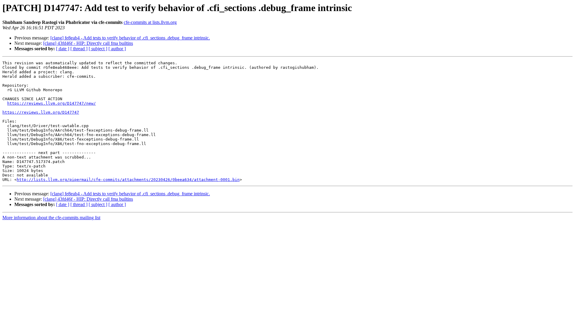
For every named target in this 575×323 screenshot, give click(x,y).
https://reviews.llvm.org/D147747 (40, 112)
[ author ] (117, 48)
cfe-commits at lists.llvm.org (150, 22)
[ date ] (62, 48)
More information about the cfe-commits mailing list (51, 217)
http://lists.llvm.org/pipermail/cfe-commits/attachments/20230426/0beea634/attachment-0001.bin (128, 179)
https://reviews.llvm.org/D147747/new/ (51, 103)
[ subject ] (98, 48)
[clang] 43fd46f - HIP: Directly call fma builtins (88, 43)
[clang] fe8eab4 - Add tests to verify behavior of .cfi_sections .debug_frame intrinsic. (130, 37)
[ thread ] (78, 48)
